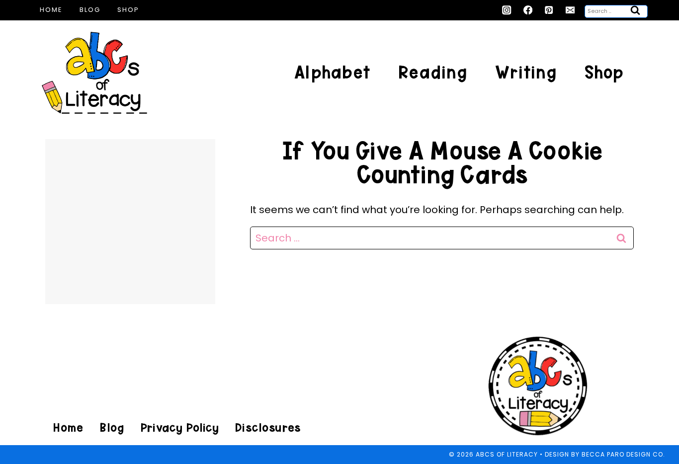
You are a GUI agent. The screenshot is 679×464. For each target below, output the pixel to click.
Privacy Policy (179, 427)
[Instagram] (507, 10)
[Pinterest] (549, 10)
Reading (432, 72)
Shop (128, 9)
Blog (90, 9)
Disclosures (267, 427)
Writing (526, 72)
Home (51, 9)
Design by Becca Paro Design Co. (605, 454)
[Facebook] (528, 10)
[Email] (570, 10)
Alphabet (332, 72)
